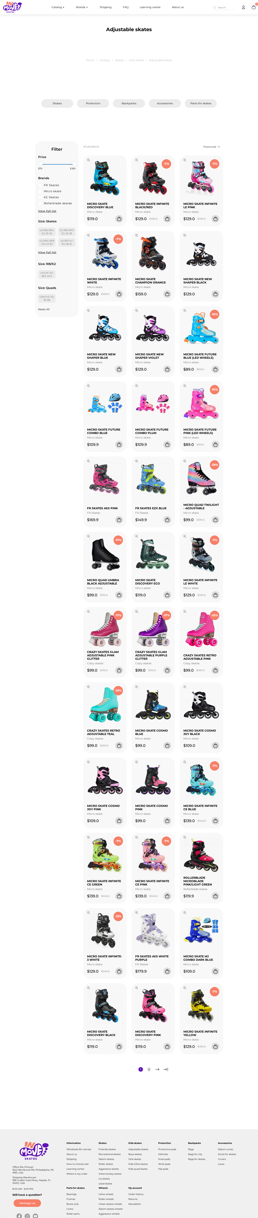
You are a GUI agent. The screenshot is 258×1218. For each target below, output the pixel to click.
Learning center (150, 7)
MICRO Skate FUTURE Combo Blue (103, 431)
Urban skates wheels (110, 1204)
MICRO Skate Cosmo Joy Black (199, 732)
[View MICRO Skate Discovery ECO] (136, 537)
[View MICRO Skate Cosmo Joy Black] (184, 687)
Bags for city (195, 1154)
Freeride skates (107, 1149)
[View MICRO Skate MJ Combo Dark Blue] (184, 913)
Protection (93, 103)
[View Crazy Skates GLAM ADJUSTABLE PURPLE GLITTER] (136, 612)
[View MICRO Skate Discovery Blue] (88, 160)
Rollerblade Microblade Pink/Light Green (197, 881)
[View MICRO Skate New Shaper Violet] (136, 311)
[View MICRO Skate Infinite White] (88, 235)
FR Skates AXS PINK (102, 508)
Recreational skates (110, 1154)
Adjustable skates (138, 1149)
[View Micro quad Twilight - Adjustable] (184, 461)
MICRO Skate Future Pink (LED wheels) (200, 431)
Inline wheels (106, 1194)
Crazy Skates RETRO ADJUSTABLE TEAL (103, 732)
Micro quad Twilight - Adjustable (201, 506)
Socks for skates (227, 1154)
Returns (132, 1199)
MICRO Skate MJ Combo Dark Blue (198, 958)
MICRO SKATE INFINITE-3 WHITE (104, 958)
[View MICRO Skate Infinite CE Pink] (136, 838)
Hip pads (163, 1168)
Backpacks (129, 103)
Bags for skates (196, 1159)
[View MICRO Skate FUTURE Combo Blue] (88, 386)
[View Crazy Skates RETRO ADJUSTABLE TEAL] (88, 687)
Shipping (106, 7)
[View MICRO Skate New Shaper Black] (184, 235)
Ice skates (104, 1178)
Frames (70, 1199)
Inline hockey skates (110, 1173)
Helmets (163, 1154)
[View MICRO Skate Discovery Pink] (136, 988)
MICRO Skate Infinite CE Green (104, 882)
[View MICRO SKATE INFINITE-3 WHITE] (88, 913)
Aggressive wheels (109, 1213)
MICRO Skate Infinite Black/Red (152, 205)
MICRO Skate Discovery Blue (100, 205)
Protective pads (167, 1149)
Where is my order (76, 1173)
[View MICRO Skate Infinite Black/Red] (136, 160)
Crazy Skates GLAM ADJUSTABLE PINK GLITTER (103, 655)
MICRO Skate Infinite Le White (200, 581)
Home (90, 60)
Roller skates (106, 1164)
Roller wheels (106, 1199)
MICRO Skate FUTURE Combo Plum (151, 431)
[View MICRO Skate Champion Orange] (136, 235)
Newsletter (134, 1204)
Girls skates (134, 1159)
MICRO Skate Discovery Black (101, 1033)
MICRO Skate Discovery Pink (148, 1033)
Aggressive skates (109, 1168)
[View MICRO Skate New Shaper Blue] (88, 311)
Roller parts (73, 1213)
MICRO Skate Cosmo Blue (151, 732)
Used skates (105, 1183)
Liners (69, 1208)
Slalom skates (106, 1159)
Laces (221, 1164)
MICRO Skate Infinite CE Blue (200, 807)
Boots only (72, 1204)
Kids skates (136, 60)
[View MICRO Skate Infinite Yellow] (184, 988)
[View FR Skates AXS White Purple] (136, 913)
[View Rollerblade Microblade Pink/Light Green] (184, 838)
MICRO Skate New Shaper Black (197, 280)
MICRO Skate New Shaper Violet (149, 355)
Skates (119, 60)
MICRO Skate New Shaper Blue (101, 355)
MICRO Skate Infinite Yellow (200, 1033)
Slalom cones (225, 1149)
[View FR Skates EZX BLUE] (136, 461)
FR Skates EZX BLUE (151, 508)
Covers (222, 1159)
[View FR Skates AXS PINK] (88, 461)
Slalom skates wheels (111, 1208)
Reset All (44, 309)
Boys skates (135, 1154)
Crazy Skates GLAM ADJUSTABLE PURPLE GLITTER (151, 655)
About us (178, 7)
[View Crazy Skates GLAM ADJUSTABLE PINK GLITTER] (88, 612)
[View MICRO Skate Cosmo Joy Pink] (88, 762)
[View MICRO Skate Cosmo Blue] (136, 687)
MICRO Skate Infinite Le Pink (200, 205)
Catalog (57, 7)
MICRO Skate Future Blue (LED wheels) (200, 355)
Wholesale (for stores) (78, 1149)
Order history (136, 1194)
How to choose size (77, 1164)
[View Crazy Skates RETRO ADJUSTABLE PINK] (184, 612)
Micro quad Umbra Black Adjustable (103, 581)
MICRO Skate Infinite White (104, 280)
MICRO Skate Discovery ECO (147, 581)
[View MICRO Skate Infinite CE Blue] (184, 762)
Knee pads (164, 1159)
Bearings (71, 1194)
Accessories (165, 103)
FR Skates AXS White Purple (152, 958)
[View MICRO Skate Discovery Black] (88, 988)
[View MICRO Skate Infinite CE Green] (88, 838)
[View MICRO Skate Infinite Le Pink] (184, 160)
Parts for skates (200, 103)
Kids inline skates (138, 1164)
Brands (80, 7)
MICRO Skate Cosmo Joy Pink (103, 807)
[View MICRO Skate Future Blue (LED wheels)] (184, 311)
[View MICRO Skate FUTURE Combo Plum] (136, 386)
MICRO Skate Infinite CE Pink (152, 882)
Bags (191, 1149)
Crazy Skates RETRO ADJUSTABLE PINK (199, 657)
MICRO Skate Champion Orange (150, 280)
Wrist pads (164, 1164)
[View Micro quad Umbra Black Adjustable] (88, 537)
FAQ (126, 7)
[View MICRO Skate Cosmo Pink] (136, 762)
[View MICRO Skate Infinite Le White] (184, 537)
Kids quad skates (138, 1168)
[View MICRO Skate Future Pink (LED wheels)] (184, 386)
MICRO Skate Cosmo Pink (151, 807)
